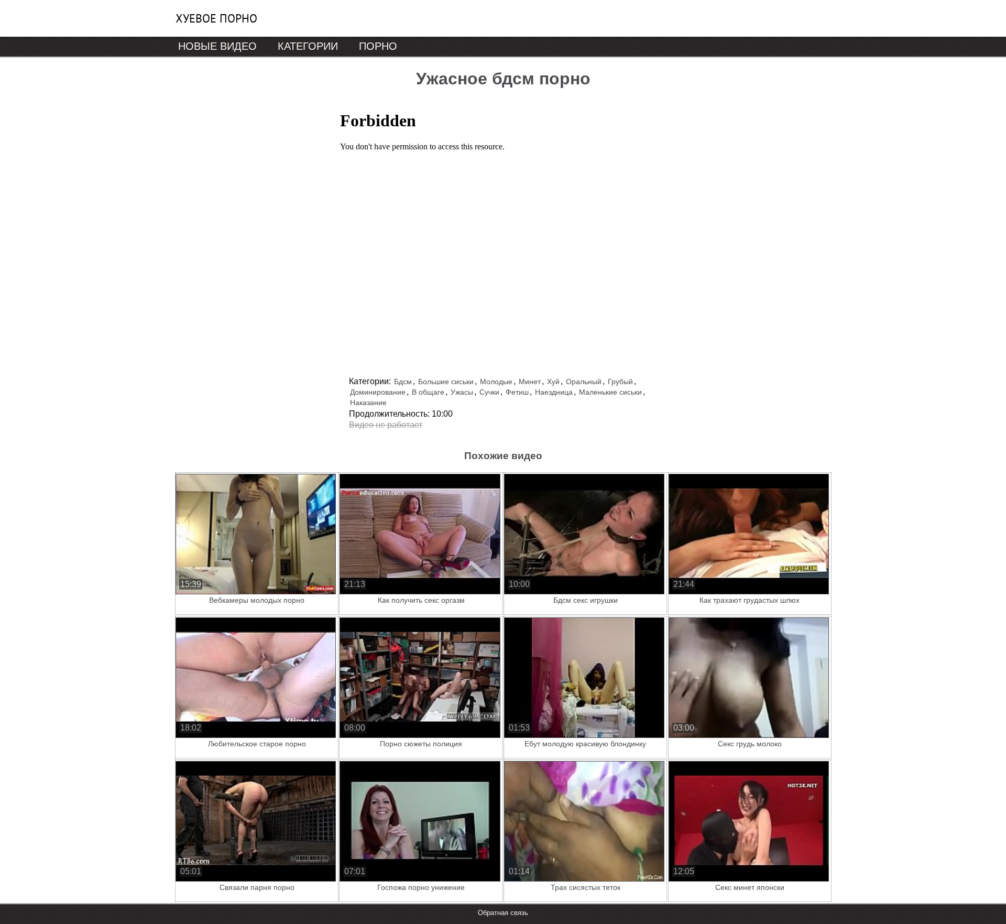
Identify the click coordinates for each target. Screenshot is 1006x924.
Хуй (553, 381)
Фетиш (517, 392)
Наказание (368, 402)
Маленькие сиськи (610, 392)
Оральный (584, 381)
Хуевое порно (216, 18)
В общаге (428, 392)
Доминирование (378, 392)
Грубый (620, 381)
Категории (308, 46)
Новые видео (217, 46)
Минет (530, 381)
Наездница (554, 392)
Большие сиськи (446, 381)
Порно (378, 46)
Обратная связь (503, 913)
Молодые (496, 381)
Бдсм (403, 381)
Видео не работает (385, 424)
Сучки (489, 392)
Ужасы (462, 392)
